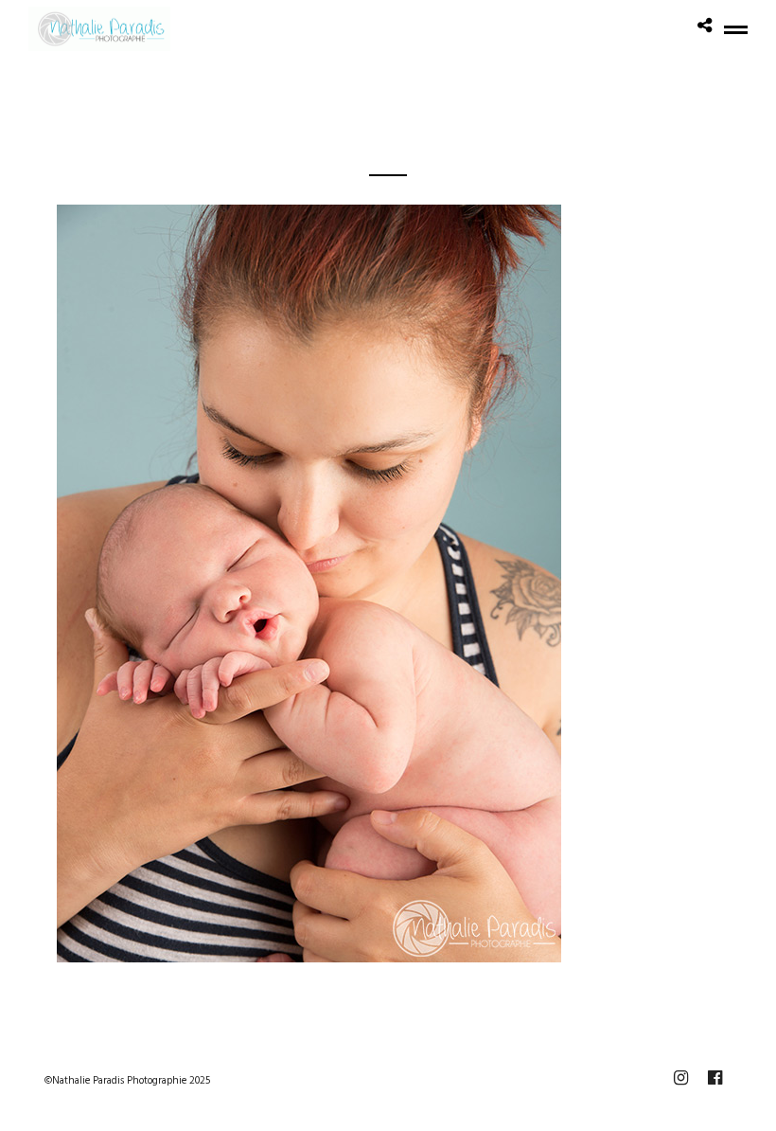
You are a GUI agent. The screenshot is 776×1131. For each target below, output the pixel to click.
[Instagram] (680, 1077)
